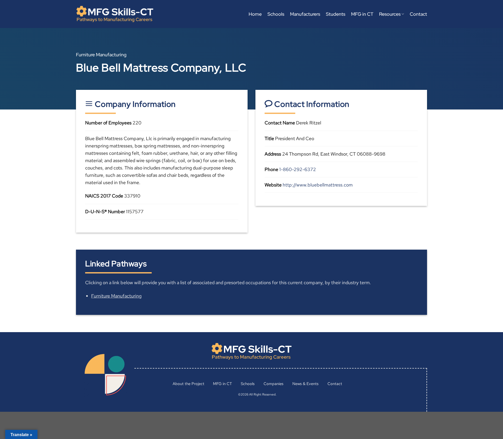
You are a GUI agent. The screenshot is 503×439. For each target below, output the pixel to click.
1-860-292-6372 (297, 169)
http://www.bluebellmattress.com (318, 185)
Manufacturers (305, 14)
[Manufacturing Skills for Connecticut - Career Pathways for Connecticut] (115, 14)
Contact (418, 14)
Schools (275, 14)
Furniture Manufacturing (116, 296)
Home (255, 14)
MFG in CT (362, 14)
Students (335, 14)
